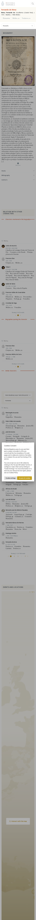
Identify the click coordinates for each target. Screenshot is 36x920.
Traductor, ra (26, 18)
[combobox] (18, 25)
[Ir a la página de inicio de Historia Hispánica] (9, 3)
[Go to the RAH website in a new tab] (2, 3)
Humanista (6, 18)
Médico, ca (15, 18)
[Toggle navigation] (32, 3)
